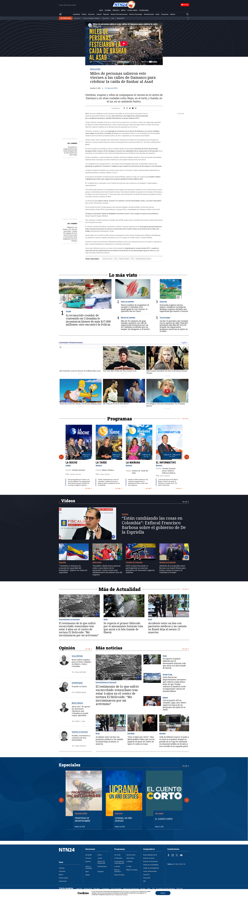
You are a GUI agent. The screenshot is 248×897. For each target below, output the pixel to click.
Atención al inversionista (150, 861)
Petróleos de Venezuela (134, 562)
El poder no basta (79, 686)
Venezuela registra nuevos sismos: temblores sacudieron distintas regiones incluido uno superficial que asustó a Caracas (174, 308)
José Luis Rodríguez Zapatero (91, 18)
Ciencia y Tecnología (135, 14)
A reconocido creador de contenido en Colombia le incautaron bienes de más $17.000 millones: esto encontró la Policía (88, 320)
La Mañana (133, 462)
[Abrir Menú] (60, 14)
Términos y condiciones (131, 891)
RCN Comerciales (116, 888)
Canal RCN (79, 888)
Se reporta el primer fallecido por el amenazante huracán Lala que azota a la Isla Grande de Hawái (123, 628)
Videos (68, 500)
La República (105, 888)
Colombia (125, 514)
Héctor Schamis (80, 746)
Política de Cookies (121, 894)
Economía (91, 14)
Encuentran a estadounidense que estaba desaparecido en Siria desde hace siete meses (70, 151)
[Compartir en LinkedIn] (130, 108)
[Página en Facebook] (168, 855)
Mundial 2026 (120, 18)
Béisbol (165, 698)
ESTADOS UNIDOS (132, 10)
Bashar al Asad (124, 258)
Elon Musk (130, 733)
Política (84, 14)
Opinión (172, 14)
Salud (157, 14)
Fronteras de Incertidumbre (82, 819)
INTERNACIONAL (144, 10)
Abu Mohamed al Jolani (143, 258)
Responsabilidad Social (150, 855)
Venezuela (163, 302)
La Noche (71, 462)
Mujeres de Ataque (132, 870)
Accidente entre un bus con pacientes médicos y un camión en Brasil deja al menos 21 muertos (167, 628)
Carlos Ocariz (96, 562)
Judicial (99, 14)
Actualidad (76, 14)
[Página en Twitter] (177, 855)
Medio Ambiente (77, 703)
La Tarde (101, 462)
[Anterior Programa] (61, 457)
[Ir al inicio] (70, 852)
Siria (115, 258)
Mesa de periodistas (117, 870)
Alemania (162, 733)
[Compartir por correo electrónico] (132, 108)
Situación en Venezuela (80, 732)
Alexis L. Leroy (80, 721)
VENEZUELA (116, 10)
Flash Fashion (130, 858)
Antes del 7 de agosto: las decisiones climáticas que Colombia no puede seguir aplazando (81, 710)
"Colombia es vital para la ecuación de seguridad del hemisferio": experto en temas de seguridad (73, 569)
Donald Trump (167, 674)
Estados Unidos (63, 878)
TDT (153, 888)
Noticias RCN (88, 888)
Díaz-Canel (105, 18)
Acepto (163, 893)
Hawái (106, 619)
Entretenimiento (149, 14)
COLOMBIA (108, 10)
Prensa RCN (146, 878)
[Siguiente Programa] (186, 457)
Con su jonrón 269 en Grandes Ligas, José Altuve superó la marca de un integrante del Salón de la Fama (174, 705)
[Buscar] (187, 14)
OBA (144, 881)
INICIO (101, 10)
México (61, 875)
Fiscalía (68, 311)
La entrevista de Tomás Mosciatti (119, 862)
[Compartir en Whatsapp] (135, 108)
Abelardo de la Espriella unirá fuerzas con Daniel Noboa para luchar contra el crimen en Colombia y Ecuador (172, 569)
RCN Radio (97, 888)
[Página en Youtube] (181, 855)
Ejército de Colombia (128, 317)
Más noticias (109, 648)
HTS (132, 258)
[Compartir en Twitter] (127, 108)
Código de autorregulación (151, 868)
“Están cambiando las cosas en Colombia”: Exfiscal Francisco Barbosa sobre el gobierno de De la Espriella (109, 482)
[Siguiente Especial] (186, 800)
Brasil (150, 619)
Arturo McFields (77, 656)
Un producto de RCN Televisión (165, 888)
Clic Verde (117, 855)
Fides (148, 888)
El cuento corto (164, 819)
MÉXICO (123, 10)
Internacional (62, 881)
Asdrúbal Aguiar (77, 683)
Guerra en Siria (95, 69)
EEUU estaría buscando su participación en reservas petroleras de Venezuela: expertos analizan (140, 569)
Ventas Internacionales (150, 871)
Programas (164, 14)
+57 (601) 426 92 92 (179, 864)
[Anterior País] (188, 17)
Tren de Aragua (165, 317)
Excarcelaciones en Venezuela (69, 619)
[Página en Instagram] (172, 855)
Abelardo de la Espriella (167, 562)
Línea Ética (146, 875)
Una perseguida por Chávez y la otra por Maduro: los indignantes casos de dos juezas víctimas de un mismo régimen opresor (79, 482)
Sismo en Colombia (127, 302)
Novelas (142, 888)
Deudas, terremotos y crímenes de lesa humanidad (81, 737)
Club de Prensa (130, 855)
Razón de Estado (119, 875)
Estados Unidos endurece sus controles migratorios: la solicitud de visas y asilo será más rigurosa (138, 482)
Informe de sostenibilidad (150, 865)
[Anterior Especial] (61, 800)
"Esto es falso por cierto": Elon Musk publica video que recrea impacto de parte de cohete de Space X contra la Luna (141, 740)
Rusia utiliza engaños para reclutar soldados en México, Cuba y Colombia (81, 662)
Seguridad (62, 562)
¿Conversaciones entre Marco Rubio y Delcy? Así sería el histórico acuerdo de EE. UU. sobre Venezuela (168, 482)
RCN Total (179, 888)
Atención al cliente (148, 858)
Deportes (106, 14)
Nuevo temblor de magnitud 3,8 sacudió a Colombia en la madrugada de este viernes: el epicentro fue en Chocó (135, 308)
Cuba (112, 18)
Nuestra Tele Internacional (119, 14)
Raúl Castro (77, 18)
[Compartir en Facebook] (124, 108)
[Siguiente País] (188, 19)
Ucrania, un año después (123, 819)
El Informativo (166, 462)
